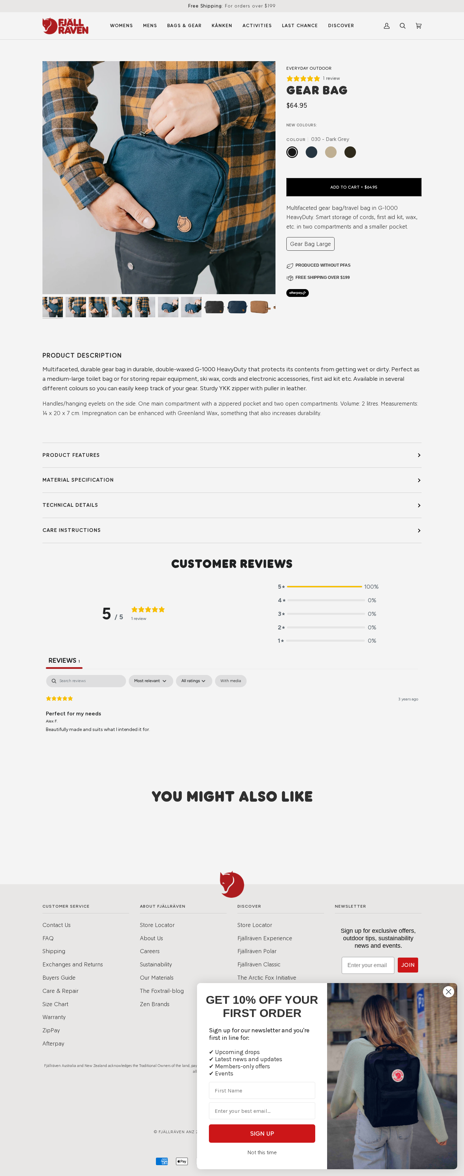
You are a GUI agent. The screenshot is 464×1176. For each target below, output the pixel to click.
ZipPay (51, 1030)
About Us (151, 938)
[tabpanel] (232, 718)
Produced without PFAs (323, 265)
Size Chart (55, 1004)
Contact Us (56, 924)
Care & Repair (60, 990)
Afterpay (53, 1043)
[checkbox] (231, 681)
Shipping (53, 951)
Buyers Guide (58, 977)
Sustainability (156, 964)
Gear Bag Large (310, 243)
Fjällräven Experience (264, 938)
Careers (150, 951)
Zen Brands (154, 1004)
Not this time (262, 1152)
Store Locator (157, 924)
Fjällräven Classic (259, 964)
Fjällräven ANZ (177, 1131)
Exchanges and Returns (72, 964)
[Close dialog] (448, 992)
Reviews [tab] (64, 660)
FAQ (48, 938)
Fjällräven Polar (256, 951)
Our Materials (157, 977)
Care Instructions (71, 530)
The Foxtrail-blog (162, 990)
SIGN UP (262, 1133)
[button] (327, 586)
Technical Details (70, 505)
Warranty (54, 1016)
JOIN (408, 965)
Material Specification (78, 480)
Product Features (71, 455)
